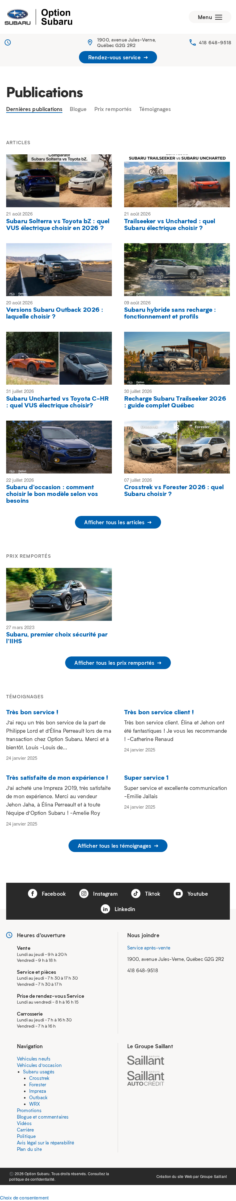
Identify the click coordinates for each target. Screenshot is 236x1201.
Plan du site (29, 1149)
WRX (34, 1104)
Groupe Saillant (213, 1176)
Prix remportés (113, 109)
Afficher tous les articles (115, 522)
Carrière (25, 1130)
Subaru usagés (38, 1071)
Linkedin (124, 909)
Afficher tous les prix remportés (115, 662)
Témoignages (155, 109)
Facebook (53, 893)
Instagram (105, 893)
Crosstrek (39, 1078)
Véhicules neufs (33, 1059)
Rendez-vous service (115, 57)
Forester (37, 1084)
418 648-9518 (215, 42)
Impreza (37, 1091)
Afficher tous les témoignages (115, 845)
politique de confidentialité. (32, 1179)
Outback (38, 1097)
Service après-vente (148, 948)
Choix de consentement (24, 1197)
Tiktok (152, 893)
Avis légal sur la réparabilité (45, 1143)
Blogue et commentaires (43, 1117)
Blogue (78, 109)
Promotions (29, 1110)
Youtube (197, 893)
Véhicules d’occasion (39, 1065)
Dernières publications (34, 109)
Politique (26, 1136)
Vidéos (24, 1123)
